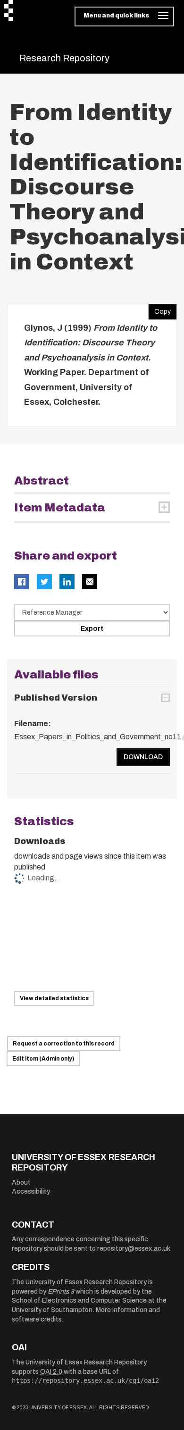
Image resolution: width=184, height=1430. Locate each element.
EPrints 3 (61, 1291)
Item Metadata (59, 508)
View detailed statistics (54, 998)
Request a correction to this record (64, 1043)
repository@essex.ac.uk (133, 1248)
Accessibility (31, 1191)
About (21, 1182)
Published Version (55, 697)
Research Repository (64, 58)
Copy (159, 309)
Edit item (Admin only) (43, 1058)
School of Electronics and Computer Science (79, 1300)
